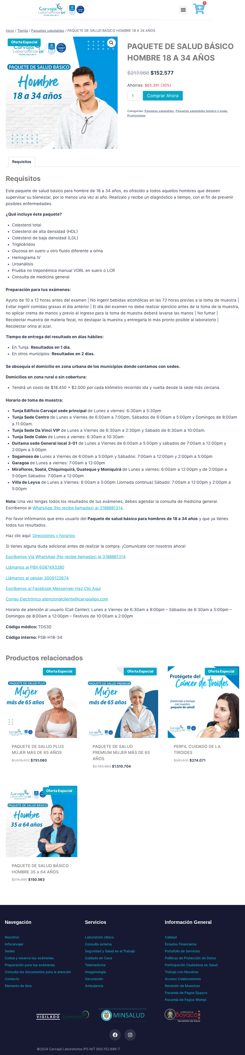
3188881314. (112, 507)
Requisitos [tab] (21, 161)
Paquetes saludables (159, 111)
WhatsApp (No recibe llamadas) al (66, 507)
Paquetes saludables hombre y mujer (201, 111)
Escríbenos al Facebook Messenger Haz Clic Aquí (53, 588)
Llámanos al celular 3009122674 (37, 578)
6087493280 (51, 567)
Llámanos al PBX (22, 567)
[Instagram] (130, 1035)
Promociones (136, 115)
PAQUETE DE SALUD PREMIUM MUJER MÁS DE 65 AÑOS (121, 752)
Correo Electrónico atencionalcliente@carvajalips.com (57, 599)
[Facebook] (115, 1035)
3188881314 (114, 556)
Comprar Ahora (162, 95)
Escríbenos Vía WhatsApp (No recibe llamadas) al (54, 556)
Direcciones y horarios (54, 535)
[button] (183, 10)
